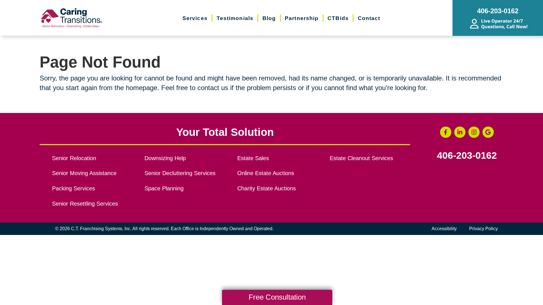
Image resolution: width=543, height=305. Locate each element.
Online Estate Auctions (265, 173)
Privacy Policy (483, 228)
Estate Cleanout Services (361, 158)
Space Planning (164, 188)
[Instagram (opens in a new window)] (474, 132)
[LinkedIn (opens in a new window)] (460, 132)
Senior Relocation (74, 158)
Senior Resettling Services (85, 204)
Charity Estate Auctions (266, 188)
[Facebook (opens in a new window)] (445, 132)
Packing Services (73, 188)
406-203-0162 (467, 155)
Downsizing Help (165, 158)
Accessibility (444, 228)
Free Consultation (277, 297)
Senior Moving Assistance (84, 173)
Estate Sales (253, 158)
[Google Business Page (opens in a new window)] (488, 132)
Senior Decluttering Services (180, 173)
